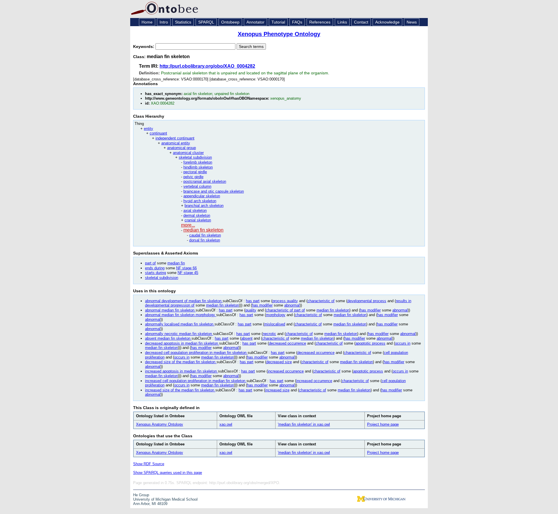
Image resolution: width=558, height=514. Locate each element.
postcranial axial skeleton (204, 181)
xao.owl (225, 424)
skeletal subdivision (195, 157)
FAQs (297, 22)
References (319, 22)
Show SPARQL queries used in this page (167, 472)
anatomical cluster (188, 153)
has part (253, 301)
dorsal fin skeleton (204, 240)
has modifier (262, 305)
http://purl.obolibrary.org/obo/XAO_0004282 (207, 66)
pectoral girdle (195, 172)
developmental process (366, 301)
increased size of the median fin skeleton (180, 390)
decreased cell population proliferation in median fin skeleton (196, 352)
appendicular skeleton (201, 196)
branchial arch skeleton (204, 205)
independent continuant (174, 138)
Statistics (183, 22)
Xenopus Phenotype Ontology (279, 34)
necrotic (269, 334)
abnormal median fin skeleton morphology (180, 315)
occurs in (402, 343)
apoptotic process (370, 343)
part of (150, 263)
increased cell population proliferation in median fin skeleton (195, 381)
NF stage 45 (188, 273)
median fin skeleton (203, 230)
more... (188, 225)
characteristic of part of (285, 310)
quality (250, 310)
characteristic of (321, 301)
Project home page (383, 424)
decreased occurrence (287, 343)
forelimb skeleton (197, 162)
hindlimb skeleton (198, 167)
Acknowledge (387, 22)
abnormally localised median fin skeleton (179, 324)
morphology (275, 315)
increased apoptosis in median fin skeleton (181, 371)
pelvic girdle (193, 177)
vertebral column (197, 186)
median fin (176, 263)
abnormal (292, 305)
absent (247, 338)
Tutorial (278, 22)
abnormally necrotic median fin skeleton (179, 334)
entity (148, 128)
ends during (154, 268)
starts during (155, 273)
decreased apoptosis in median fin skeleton (182, 343)
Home (147, 22)
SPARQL (206, 22)
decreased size (279, 362)
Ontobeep (230, 22)
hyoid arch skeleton (199, 201)
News (412, 22)
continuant (158, 133)
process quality (285, 301)
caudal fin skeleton (205, 235)
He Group (141, 495)
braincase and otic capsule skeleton (213, 191)
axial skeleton (195, 210)
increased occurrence (286, 371)
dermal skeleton (196, 215)
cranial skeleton (198, 220)
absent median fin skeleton (168, 338)
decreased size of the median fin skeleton (181, 362)
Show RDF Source (148, 464)
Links (342, 22)
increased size (277, 390)
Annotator (255, 22)
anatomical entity (175, 143)
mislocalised (274, 324)
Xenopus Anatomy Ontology (159, 424)
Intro (164, 22)
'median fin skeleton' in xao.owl (304, 424)
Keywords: (144, 46)
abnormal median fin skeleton (170, 310)
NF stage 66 (186, 268)
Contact (361, 22)
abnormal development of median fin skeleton (184, 301)
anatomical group (181, 148)
